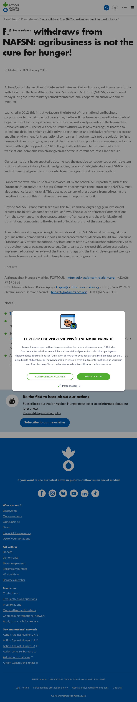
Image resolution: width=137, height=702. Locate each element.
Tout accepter (93, 376)
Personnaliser (69, 385)
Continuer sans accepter (50, 376)
